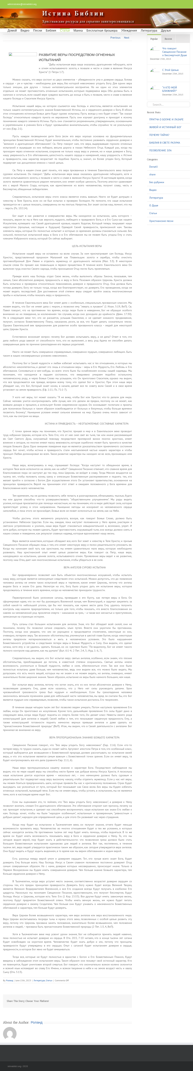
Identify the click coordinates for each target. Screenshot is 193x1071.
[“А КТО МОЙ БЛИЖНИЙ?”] (155, 87)
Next (126, 37)
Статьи (49, 980)
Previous (115, 37)
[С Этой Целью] (155, 70)
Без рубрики (156, 182)
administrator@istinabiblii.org (22, 4)
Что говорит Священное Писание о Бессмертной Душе (174, 52)
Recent (168, 38)
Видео (153, 190)
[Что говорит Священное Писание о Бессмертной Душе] (155, 48)
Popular (154, 38)
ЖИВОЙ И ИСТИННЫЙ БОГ (165, 127)
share (152, 174)
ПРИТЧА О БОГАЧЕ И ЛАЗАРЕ (166, 119)
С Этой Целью (170, 70)
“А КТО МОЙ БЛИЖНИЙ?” (169, 89)
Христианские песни (161, 221)
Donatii (153, 166)
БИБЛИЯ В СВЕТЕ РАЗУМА (164, 142)
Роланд (9, 980)
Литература (39, 980)
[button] (176, 30)
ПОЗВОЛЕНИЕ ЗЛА (160, 150)
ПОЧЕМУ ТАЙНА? (159, 135)
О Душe (153, 205)
